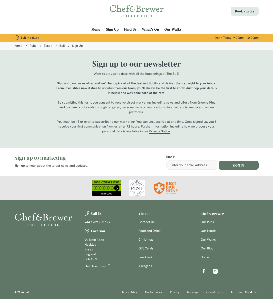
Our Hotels (208, 231)
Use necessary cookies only (239, 23)
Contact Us (146, 222)
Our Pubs (207, 222)
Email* (170, 157)
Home (205, 257)
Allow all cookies (239, 10)
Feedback (145, 257)
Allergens (145, 266)
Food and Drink (149, 231)
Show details (208, 45)
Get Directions (95, 266)
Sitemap (192, 292)
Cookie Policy (153, 292)
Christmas (145, 239)
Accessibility (129, 292)
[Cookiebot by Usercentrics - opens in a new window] (25, 45)
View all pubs (214, 292)
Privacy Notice (159, 131)
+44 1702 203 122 (97, 222)
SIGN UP (239, 165)
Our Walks (208, 239)
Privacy (174, 292)
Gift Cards (145, 248)
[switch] (115, 45)
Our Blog (207, 248)
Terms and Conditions (245, 292)
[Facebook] (204, 271)
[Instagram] (215, 271)
